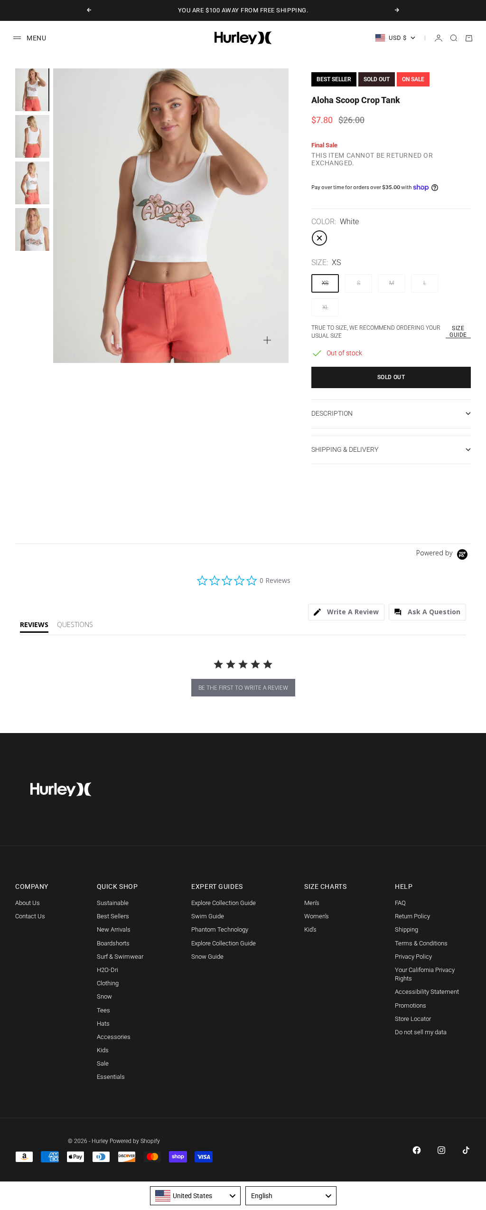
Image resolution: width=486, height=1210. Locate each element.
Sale (103, 1063)
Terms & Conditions (421, 943)
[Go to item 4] (32, 229)
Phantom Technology (219, 929)
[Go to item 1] (32, 89)
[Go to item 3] (32, 183)
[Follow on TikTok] (466, 1150)
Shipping (406, 929)
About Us (27, 902)
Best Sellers (113, 916)
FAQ (400, 902)
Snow (104, 996)
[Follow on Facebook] (416, 1150)
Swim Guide (207, 916)
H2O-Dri (107, 969)
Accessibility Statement (427, 991)
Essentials (111, 1076)
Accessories (114, 1036)
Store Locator (413, 1018)
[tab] (346, 612)
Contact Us (30, 916)
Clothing (108, 983)
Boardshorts (113, 943)
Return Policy (412, 916)
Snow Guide (207, 956)
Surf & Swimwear (120, 956)
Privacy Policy (413, 956)
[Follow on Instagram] (441, 1150)
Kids (103, 1050)
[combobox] (195, 1195)
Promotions (410, 1005)
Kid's (310, 929)
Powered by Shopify (135, 1141)
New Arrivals (114, 929)
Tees (103, 1010)
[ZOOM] (267, 340)
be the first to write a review (243, 688)
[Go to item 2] (32, 136)
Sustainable (113, 902)
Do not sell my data (421, 1032)
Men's (311, 902)
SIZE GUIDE (458, 331)
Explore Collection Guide (223, 902)
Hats (103, 1023)
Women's (316, 916)
